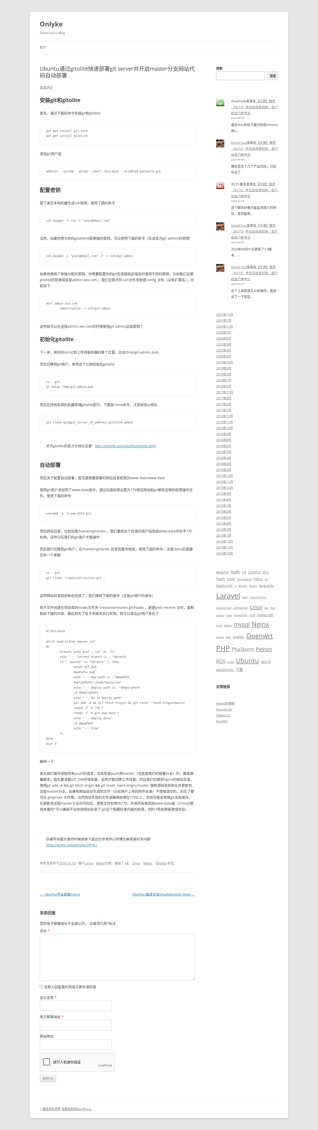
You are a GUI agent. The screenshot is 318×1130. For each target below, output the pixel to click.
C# (244, 572)
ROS (220, 661)
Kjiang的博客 (225, 703)
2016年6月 (223, 446)
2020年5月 (223, 344)
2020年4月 (223, 350)
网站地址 (47, 1036)
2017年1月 (223, 410)
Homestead (244, 579)
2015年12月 (224, 475)
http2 (258, 578)
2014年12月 (224, 541)
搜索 (219, 68)
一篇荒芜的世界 (50, 1109)
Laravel (228, 596)
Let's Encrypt (258, 597)
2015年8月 (223, 499)
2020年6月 (223, 338)
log (266, 608)
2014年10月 (224, 553)
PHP (223, 648)
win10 (266, 661)
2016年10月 (224, 428)
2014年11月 (224, 547)
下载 (239, 669)
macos (220, 615)
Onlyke (51, 23)
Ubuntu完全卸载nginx (60, 894)
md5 (252, 615)
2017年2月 (223, 404)
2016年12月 (224, 416)
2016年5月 (223, 452)
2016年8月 (223, 440)
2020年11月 (224, 326)
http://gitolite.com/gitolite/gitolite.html (125, 446)
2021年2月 (223, 320)
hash (231, 578)
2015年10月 (224, 487)
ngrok (220, 637)
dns (266, 572)
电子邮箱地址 (52, 1016)
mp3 (219, 625)
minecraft (265, 615)
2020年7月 (223, 332)
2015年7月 (223, 505)
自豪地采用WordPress (76, 1109)
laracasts (266, 585)
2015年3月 (223, 529)
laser (245, 597)
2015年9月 (223, 493)
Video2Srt (223, 715)
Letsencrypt (223, 608)
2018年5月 (223, 386)
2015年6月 (223, 511)
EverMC (222, 721)
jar (266, 579)
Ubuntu (161, 863)
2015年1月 (223, 535)
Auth (235, 572)
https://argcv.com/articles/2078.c (71, 845)
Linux (89, 863)
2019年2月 (223, 374)
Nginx (100, 863)
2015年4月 (223, 523)
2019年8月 (223, 368)
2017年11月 (224, 392)
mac (272, 608)
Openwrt (259, 635)
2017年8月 (223, 398)
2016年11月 (224, 422)
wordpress (225, 669)
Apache (222, 572)
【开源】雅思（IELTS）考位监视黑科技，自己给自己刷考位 (254, 107)
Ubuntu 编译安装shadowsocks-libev (163, 894)
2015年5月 (223, 517)
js (236, 586)
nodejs (238, 636)
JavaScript (224, 585)
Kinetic (242, 586)
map (229, 615)
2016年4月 (223, 458)
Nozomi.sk (224, 709)
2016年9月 (223, 434)
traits (230, 662)
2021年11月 (224, 314)
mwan (228, 625)
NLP (228, 637)
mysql (242, 624)
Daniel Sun (239, 142)
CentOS (254, 572)
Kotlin (253, 586)
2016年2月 (223, 469)
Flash (220, 578)
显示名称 (48, 997)
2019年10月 (224, 362)
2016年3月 (223, 464)
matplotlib (240, 615)
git (127, 863)
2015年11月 (224, 481)
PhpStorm (243, 649)
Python (264, 648)
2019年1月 (223, 380)
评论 (45, 930)
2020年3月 (223, 356)
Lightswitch (240, 608)
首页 (43, 47)
